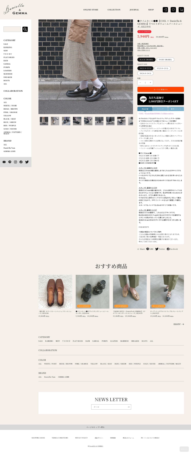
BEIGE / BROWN (11, 109)
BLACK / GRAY (10, 119)
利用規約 (113, 438)
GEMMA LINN (9, 151)
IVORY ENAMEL (165, 59)
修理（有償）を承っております (147, 48)
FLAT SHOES (9, 57)
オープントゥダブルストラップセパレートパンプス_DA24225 (166, 312)
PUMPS (7, 67)
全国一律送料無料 (143, 44)
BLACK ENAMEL (146, 59)
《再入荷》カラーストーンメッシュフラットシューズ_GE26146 (54, 312)
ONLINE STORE (90, 9)
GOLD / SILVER (10, 129)
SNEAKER (8, 77)
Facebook (174, 249)
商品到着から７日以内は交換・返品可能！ (150, 46)
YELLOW (7, 115)
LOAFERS (7, 70)
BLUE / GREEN (10, 122)
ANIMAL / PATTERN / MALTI (13, 133)
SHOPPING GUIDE (38, 438)
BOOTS (7, 80)
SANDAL (7, 64)
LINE (151, 249)
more (177, 324)
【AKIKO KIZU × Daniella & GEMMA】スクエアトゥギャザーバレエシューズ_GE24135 (129, 312)
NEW (6, 51)
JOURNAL (134, 9)
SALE (6, 44)
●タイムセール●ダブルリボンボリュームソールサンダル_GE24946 (92, 312)
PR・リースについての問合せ (150, 438)
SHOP (151, 9)
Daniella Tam (9, 148)
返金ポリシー (99, 438)
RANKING (8, 47)
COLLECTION (114, 9)
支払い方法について (143, 50)
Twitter (162, 249)
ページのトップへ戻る (95, 427)
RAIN (6, 60)
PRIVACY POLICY (81, 438)
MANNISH (8, 74)
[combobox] (12, 29)
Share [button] (142, 249)
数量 (138, 78)
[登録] (128, 407)
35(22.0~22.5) (145, 68)
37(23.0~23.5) (162, 68)
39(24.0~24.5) (145, 73)
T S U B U (8, 54)
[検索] (25, 29)
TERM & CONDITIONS (60, 438)
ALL (5, 84)
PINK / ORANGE (10, 112)
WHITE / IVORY (10, 105)
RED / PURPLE (10, 125)
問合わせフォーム (128, 438)
